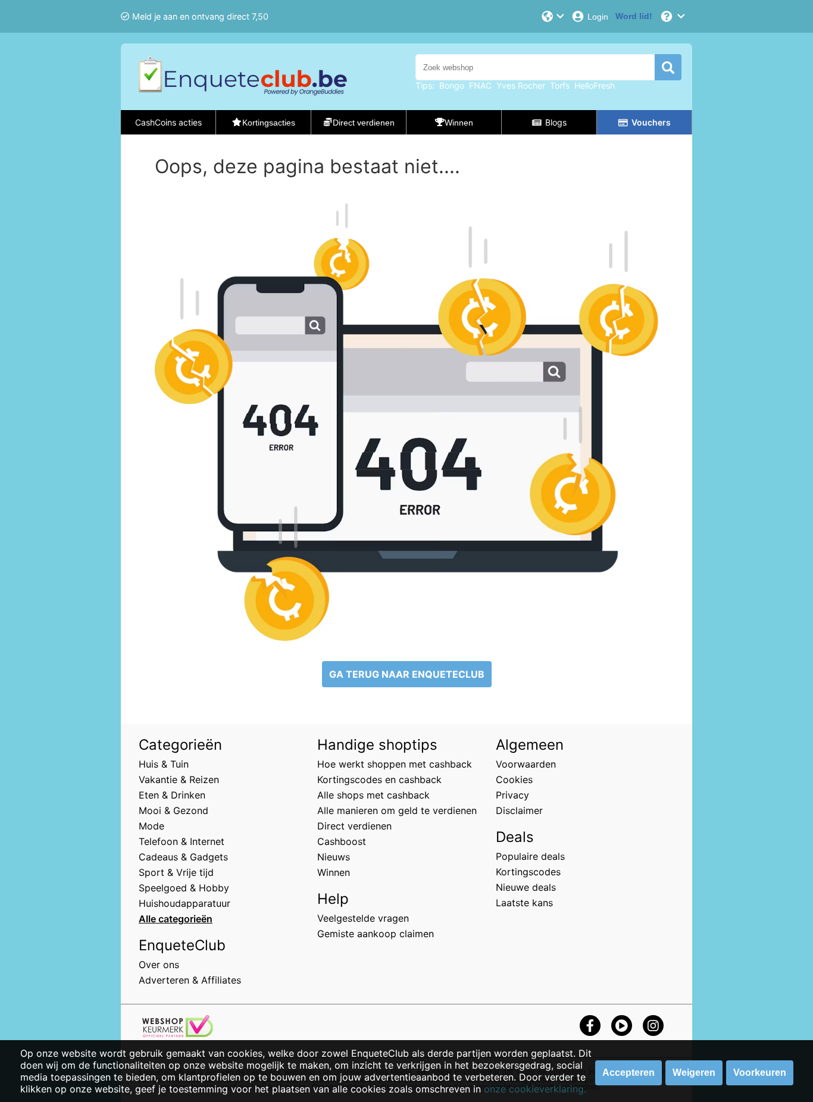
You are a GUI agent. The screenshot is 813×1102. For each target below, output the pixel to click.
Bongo (451, 85)
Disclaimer (519, 810)
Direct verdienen (354, 826)
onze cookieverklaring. (535, 1089)
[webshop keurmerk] (178, 1034)
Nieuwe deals (526, 887)
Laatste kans (524, 903)
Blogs (556, 122)
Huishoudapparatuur (184, 903)
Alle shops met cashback (373, 795)
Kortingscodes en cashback (379, 779)
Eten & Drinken (172, 795)
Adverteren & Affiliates (190, 980)
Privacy (512, 795)
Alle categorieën (175, 919)
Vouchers (651, 122)
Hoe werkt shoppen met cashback (394, 764)
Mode (151, 826)
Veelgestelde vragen (363, 918)
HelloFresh (594, 85)
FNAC (480, 85)
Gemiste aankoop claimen (375, 934)
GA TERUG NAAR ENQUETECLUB (406, 674)
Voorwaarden (526, 764)
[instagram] (653, 1025)
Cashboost (341, 841)
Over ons (159, 964)
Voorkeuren (759, 1072)
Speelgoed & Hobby (184, 888)
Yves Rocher (520, 85)
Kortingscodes (528, 872)
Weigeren (694, 1072)
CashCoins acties (168, 122)
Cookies (514, 779)
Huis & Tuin (164, 764)
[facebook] (590, 1025)
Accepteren (628, 1072)
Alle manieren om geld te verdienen (397, 810)
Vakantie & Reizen (179, 779)
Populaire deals (530, 856)
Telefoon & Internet (181, 841)
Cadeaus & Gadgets (183, 857)
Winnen (333, 872)
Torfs (560, 85)
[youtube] (622, 1025)
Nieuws (333, 857)
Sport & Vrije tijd (176, 872)
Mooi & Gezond (173, 810)
